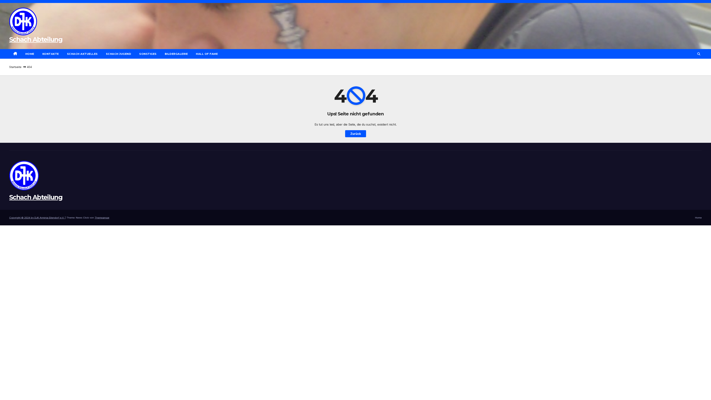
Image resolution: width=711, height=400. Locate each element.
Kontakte (50, 54)
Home (29, 54)
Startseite (15, 67)
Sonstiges (148, 54)
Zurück (355, 134)
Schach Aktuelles (82, 54)
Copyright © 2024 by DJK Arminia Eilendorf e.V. (37, 217)
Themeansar (102, 217)
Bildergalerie (176, 54)
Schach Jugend (118, 54)
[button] (698, 54)
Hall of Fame (207, 54)
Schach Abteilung (35, 39)
